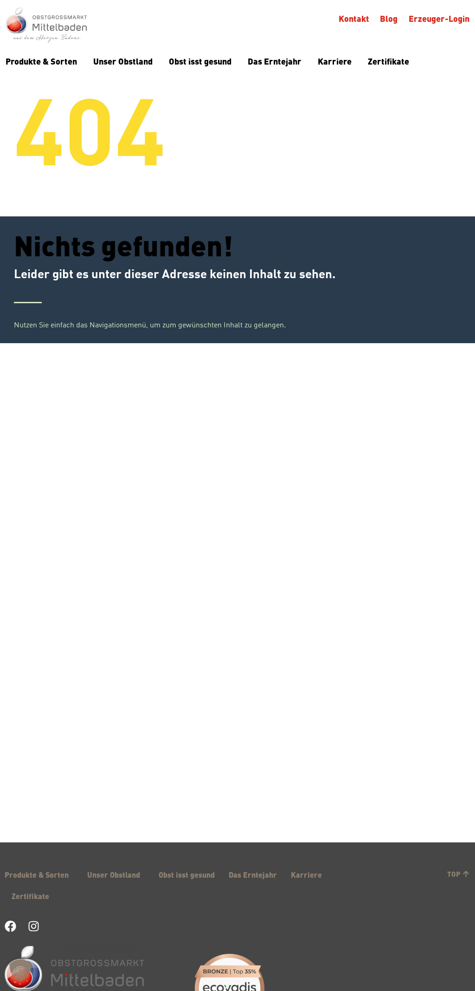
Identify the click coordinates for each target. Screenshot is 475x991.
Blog (389, 18)
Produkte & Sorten (41, 61)
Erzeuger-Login (439, 18)
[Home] (46, 26)
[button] (20, 970)
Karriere (335, 61)
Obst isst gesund (200, 61)
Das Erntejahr (275, 61)
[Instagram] (33, 926)
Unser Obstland (123, 61)
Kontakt (354, 18)
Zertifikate (388, 61)
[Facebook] (10, 926)
